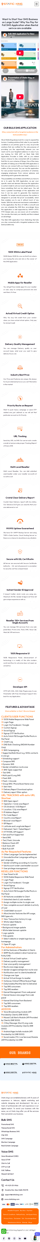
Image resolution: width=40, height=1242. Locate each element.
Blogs (30, 1222)
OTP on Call (5, 1167)
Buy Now (23, 1210)
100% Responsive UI (20, 653)
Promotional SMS (7, 1124)
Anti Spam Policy (31, 1214)
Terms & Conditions (9, 1214)
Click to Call (5, 1163)
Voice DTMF (5, 1160)
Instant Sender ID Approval (20, 589)
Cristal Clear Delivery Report (20, 497)
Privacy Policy (8, 1218)
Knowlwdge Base (30, 1218)
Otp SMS (4, 1135)
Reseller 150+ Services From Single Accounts (20, 621)
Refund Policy (20, 1214)
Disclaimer (17, 1218)
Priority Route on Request (20, 405)
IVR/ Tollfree (5, 1170)
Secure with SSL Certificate (20, 559)
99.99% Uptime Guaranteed (20, 528)
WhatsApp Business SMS (10, 1131)
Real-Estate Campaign (9, 1146)
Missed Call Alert (7, 1174)
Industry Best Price (20, 374)
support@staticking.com (14, 1194)
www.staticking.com (11, 1199)
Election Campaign (8, 1142)
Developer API (20, 686)
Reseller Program (13, 1210)
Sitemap (24, 1222)
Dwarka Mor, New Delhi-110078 (16, 1190)
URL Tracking (20, 436)
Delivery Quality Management (20, 344)
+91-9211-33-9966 (11, 1185)
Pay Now (29, 1210)
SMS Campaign (6, 1138)
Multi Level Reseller (20, 467)
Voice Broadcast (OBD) (9, 1156)
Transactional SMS (8, 1128)
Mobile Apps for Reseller (20, 282)
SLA (23, 1218)
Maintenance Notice (14, 1222)
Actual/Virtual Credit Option (20, 313)
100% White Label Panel (20, 252)
